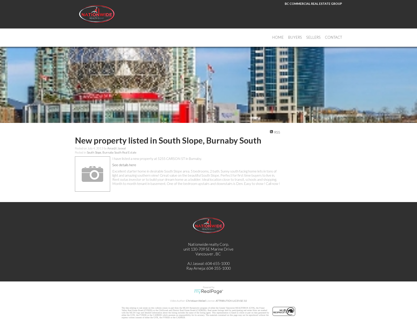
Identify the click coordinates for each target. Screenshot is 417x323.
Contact (333, 37)
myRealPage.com (208, 292)
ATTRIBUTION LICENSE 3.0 (231, 300)
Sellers (313, 37)
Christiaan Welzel (196, 300)
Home (278, 37)
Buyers (295, 37)
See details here (124, 165)
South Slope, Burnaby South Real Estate (111, 152)
